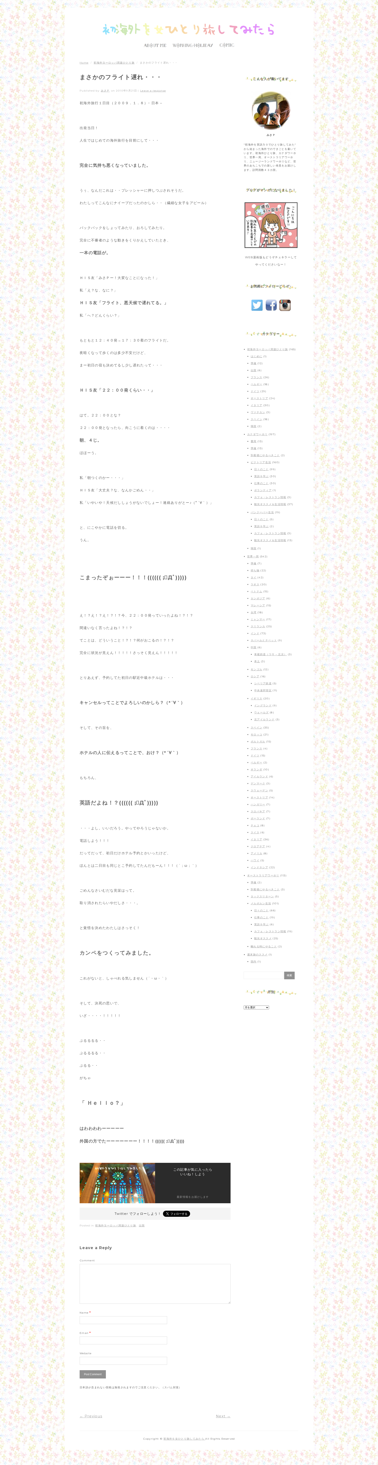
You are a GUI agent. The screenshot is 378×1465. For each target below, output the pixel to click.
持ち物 (255, 570)
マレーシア (258, 605)
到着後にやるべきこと (265, 455)
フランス (256, 377)
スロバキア (258, 811)
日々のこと (261, 469)
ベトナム (256, 591)
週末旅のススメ (257, 954)
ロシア (255, 676)
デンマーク (258, 783)
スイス (255, 832)
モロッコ (256, 734)
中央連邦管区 (263, 690)
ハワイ (255, 860)
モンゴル (256, 669)
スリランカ (258, 626)
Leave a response (153, 90)
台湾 (254, 612)
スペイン (256, 419)
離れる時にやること (264, 946)
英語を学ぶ (261, 476)
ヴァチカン (258, 412)
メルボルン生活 (261, 903)
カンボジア (258, 598)
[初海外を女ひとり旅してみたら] (189, 29)
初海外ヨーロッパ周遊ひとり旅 (114, 62)
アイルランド (259, 776)
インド (255, 633)
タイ (254, 577)
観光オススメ (263, 938)
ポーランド (258, 818)
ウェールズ (261, 712)
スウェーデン (259, 790)
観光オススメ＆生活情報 (270, 504)
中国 (254, 647)
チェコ (255, 825)
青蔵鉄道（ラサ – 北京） (270, 654)
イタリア (256, 405)
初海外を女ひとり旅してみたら (184, 1438)
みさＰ (105, 90)
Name (85, 1312)
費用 (254, 441)
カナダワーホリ (257, 434)
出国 (142, 1225)
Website (85, 1353)
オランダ (256, 769)
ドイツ (255, 391)
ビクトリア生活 (261, 462)
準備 (254, 363)
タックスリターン (262, 896)
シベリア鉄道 (263, 683)
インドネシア (259, 867)
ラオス (255, 584)
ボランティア (263, 490)
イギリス (256, 698)
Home (84, 62)
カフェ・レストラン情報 (270, 497)
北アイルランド (264, 719)
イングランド (263, 705)
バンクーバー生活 (262, 512)
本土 (257, 661)
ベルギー (256, 384)
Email (85, 1333)
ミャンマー (258, 619)
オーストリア (259, 398)
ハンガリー (258, 804)
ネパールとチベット (264, 640)
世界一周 (253, 556)
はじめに (256, 356)
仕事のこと (261, 483)
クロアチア (258, 846)
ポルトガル (258, 741)
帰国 (254, 426)
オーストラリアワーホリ (263, 875)
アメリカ (256, 853)
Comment (87, 1260)
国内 (254, 961)
